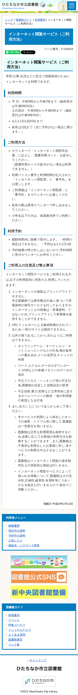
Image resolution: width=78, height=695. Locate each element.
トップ (9, 20)
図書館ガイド (24, 20)
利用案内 (40, 20)
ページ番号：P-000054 (58, 49)
